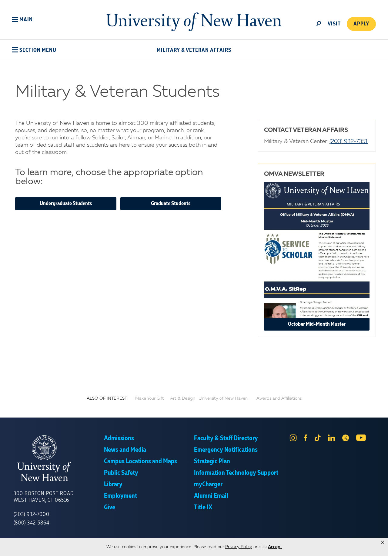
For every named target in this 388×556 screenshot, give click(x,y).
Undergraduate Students (66, 203)
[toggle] (319, 23)
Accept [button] (275, 547)
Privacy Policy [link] (238, 547)
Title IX (203, 507)
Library (113, 484)
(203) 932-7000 (31, 514)
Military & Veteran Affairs (194, 50)
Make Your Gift (149, 398)
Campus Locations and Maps (140, 461)
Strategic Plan (212, 461)
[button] (22, 19)
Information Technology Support (236, 473)
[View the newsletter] (317, 250)
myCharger (208, 484)
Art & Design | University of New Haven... (210, 398)
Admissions (119, 438)
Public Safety (121, 473)
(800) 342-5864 (31, 523)
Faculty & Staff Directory (226, 438)
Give (109, 507)
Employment (120, 496)
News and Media (125, 450)
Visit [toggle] (334, 24)
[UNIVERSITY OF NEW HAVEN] (59, 458)
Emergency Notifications (226, 450)
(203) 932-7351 (348, 141)
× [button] (382, 542)
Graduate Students (170, 203)
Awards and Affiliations (279, 398)
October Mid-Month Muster (317, 324)
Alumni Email (211, 496)
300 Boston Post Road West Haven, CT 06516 (44, 497)
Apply (361, 24)
